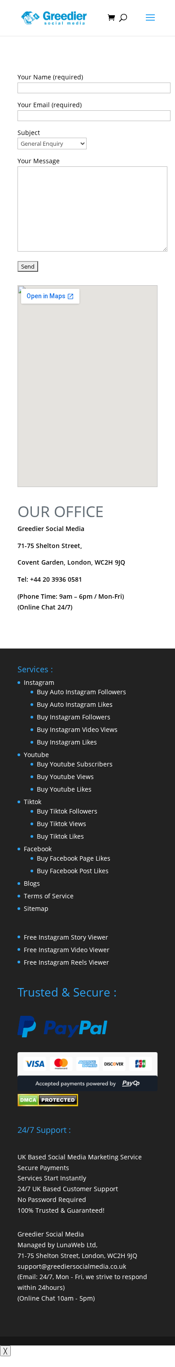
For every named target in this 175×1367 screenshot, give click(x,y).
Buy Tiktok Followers (67, 811)
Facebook (38, 849)
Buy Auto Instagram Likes (75, 704)
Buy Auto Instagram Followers (81, 692)
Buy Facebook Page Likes (73, 858)
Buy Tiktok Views (61, 823)
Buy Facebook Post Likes (73, 870)
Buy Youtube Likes (64, 789)
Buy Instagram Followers (73, 717)
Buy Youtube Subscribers (75, 764)
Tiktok (32, 801)
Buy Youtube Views (65, 776)
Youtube (36, 754)
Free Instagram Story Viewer (66, 937)
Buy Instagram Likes (67, 742)
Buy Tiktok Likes (60, 836)
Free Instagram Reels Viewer (66, 962)
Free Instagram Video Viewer (66, 949)
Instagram (39, 682)
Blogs (32, 883)
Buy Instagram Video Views (77, 729)
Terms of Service (49, 896)
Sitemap (36, 908)
